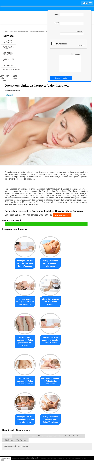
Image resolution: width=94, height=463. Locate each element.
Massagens (8, 65)
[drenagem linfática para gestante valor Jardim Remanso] (25, 246)
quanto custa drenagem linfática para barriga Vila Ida (25, 381)
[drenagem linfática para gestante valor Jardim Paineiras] (50, 322)
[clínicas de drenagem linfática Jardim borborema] (50, 363)
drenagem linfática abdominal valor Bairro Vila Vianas (50, 419)
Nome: (57, 14)
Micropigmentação (9, 70)
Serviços (8, 36)
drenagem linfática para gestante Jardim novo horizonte (25, 419)
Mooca (40, 436)
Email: (57, 23)
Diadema (18, 436)
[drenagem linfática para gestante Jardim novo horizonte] (25, 402)
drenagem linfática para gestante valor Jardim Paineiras (50, 340)
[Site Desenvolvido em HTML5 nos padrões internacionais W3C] (5, 460)
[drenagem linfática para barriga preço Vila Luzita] (50, 246)
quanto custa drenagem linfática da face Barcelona (25, 301)
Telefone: (79, 31)
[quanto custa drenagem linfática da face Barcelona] (25, 284)
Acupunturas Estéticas (9, 41)
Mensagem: (69, 62)
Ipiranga (26, 436)
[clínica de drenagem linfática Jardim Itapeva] (50, 284)
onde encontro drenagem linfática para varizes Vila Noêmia (25, 341)
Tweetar (9, 95)
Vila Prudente (21, 440)
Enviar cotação (61, 78)
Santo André (58, 436)
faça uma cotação (62, 215)
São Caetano (9, 440)
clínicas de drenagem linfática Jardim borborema (50, 381)
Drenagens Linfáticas (8, 54)
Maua (34, 436)
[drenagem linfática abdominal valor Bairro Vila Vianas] (50, 402)
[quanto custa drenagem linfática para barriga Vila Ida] (25, 363)
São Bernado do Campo (73, 436)
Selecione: (8, 436)
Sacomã (49, 436)
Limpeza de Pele (8, 60)
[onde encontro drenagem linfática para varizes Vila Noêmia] (25, 322)
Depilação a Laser (8, 47)
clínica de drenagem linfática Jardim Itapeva (50, 301)
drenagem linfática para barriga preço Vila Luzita (50, 263)
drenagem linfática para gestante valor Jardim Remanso (25, 263)
